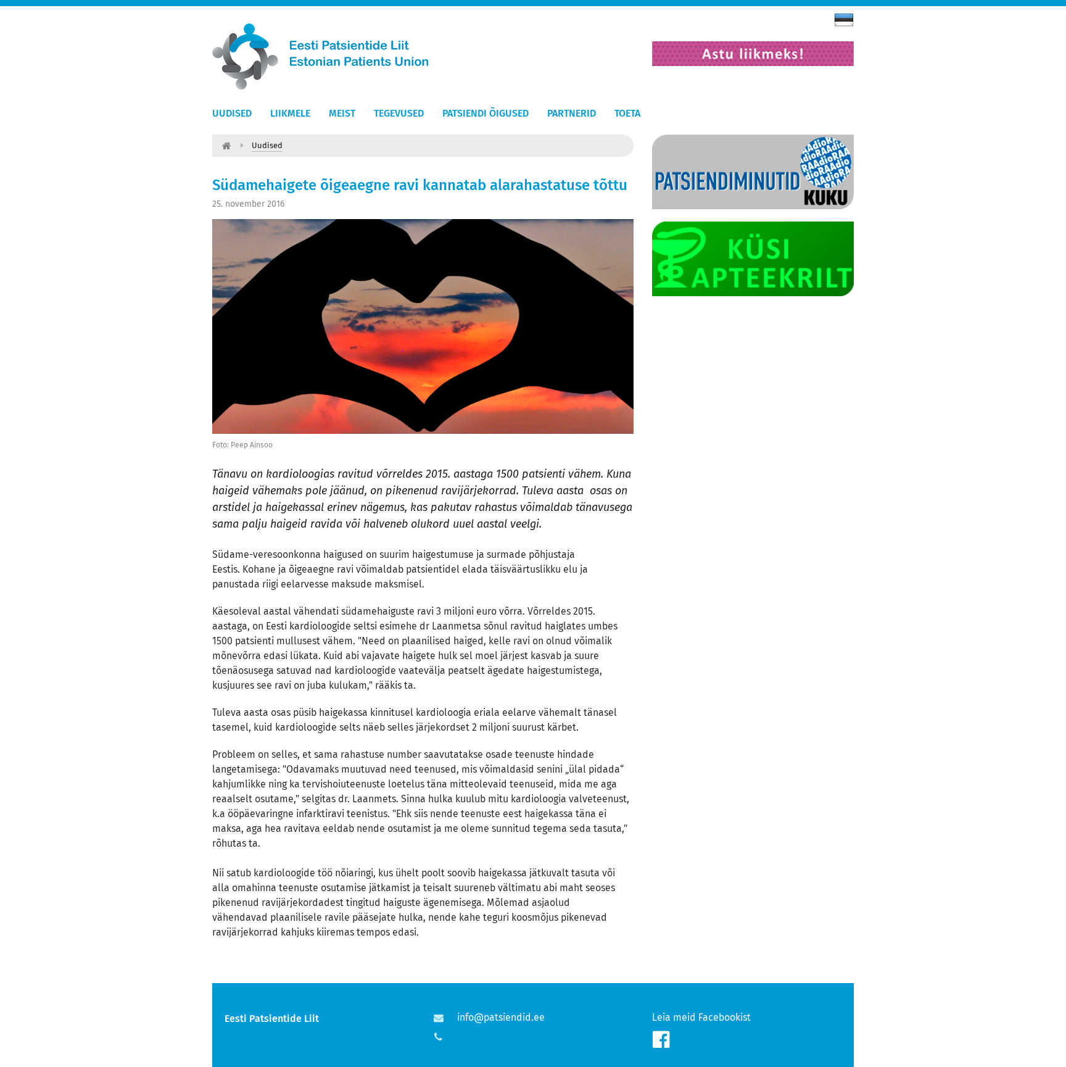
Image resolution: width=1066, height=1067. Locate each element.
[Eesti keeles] (844, 20)
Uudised (232, 113)
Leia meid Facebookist (701, 1017)
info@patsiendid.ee (501, 1017)
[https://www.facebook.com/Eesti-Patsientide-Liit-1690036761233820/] (661, 1040)
